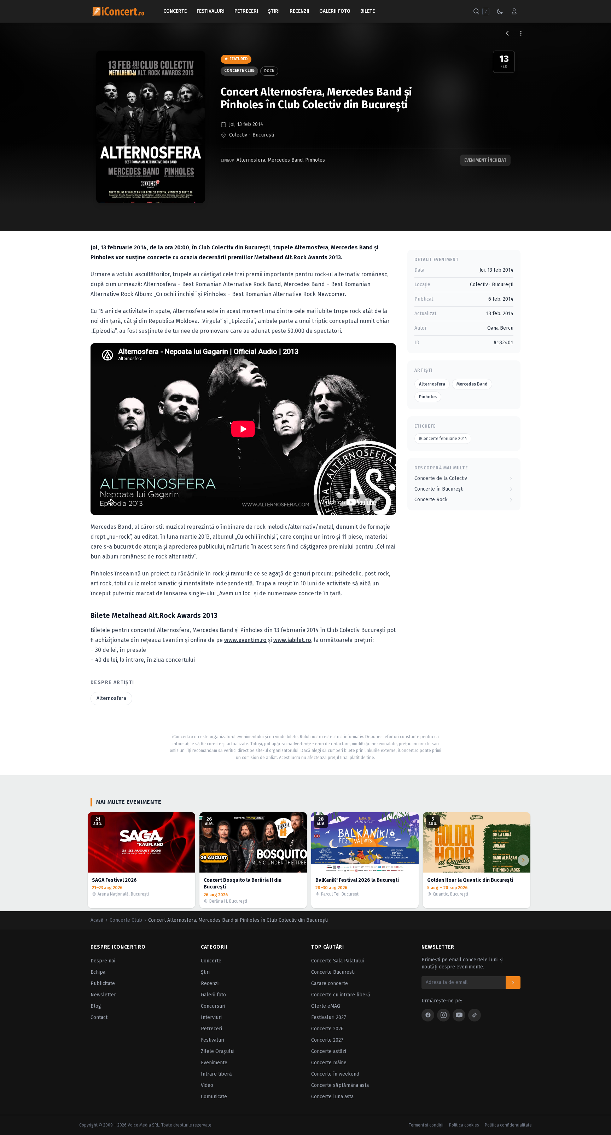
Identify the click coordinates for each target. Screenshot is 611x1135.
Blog (96, 1006)
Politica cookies (464, 1125)
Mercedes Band (285, 160)
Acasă (97, 920)
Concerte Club (239, 70)
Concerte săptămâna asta (340, 1085)
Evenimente (214, 1063)
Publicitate (103, 983)
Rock (269, 71)
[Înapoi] (507, 33)
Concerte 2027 (327, 1040)
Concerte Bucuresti (333, 972)
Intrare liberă (216, 1074)
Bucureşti (263, 135)
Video (207, 1085)
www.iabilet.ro (292, 640)
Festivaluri (211, 11)
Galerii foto (213, 995)
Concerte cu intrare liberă (340, 995)
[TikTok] (474, 1015)
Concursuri (213, 1006)
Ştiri (274, 11)
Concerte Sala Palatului (337, 961)
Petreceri (246, 11)
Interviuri (211, 1017)
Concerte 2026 (327, 1029)
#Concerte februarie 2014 (443, 438)
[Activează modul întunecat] (500, 11)
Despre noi (103, 961)
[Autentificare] (514, 11)
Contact (99, 1017)
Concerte (175, 11)
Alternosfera (251, 160)
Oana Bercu (500, 328)
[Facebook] (427, 1015)
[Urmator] (523, 860)
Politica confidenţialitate (508, 1125)
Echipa (98, 972)
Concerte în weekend (335, 1074)
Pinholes (315, 160)
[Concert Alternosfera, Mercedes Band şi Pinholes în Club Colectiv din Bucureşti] (150, 127)
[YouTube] (459, 1015)
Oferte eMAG (325, 1006)
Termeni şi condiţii (426, 1125)
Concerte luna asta (332, 1097)
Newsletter (103, 995)
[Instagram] (443, 1015)
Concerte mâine (329, 1063)
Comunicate (214, 1097)
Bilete (367, 11)
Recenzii (299, 11)
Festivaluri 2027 (328, 1017)
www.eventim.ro (245, 640)
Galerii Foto (334, 11)
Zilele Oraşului (217, 1051)
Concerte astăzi (328, 1051)
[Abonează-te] (513, 982)
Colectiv (238, 135)
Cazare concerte (329, 983)
